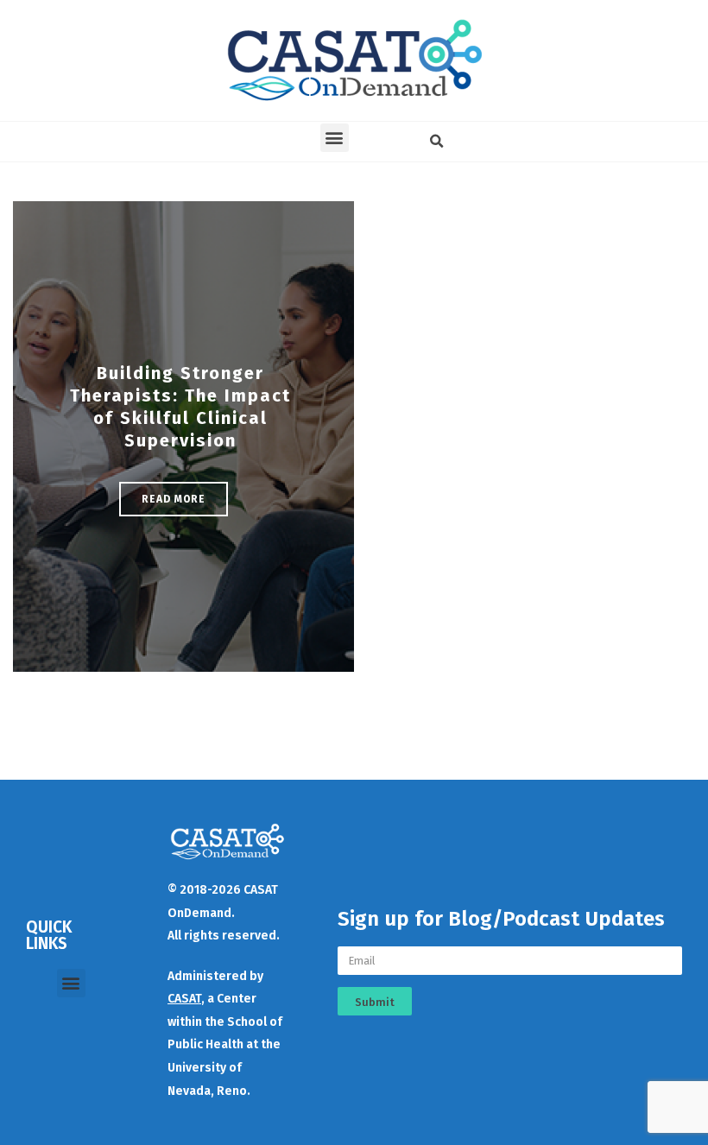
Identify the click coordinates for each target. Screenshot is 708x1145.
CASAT (184, 998)
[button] (334, 137)
